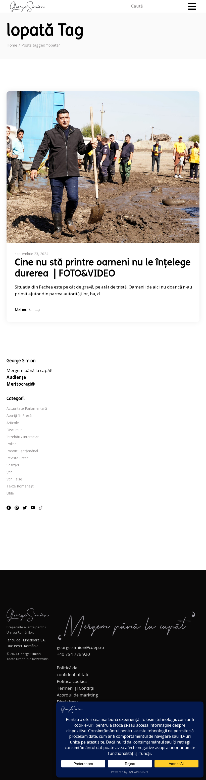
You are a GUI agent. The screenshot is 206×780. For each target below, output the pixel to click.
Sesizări (13, 465)
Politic (11, 443)
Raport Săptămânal (22, 450)
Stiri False (14, 479)
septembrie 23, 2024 (31, 253)
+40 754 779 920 (73, 654)
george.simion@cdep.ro (80, 647)
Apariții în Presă (19, 415)
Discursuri (15, 429)
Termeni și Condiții (75, 688)
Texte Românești (20, 486)
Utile (10, 493)
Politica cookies (72, 681)
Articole (13, 422)
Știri (10, 472)
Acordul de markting (77, 695)
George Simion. (29, 653)
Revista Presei (18, 458)
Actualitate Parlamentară (27, 408)
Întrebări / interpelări (23, 436)
